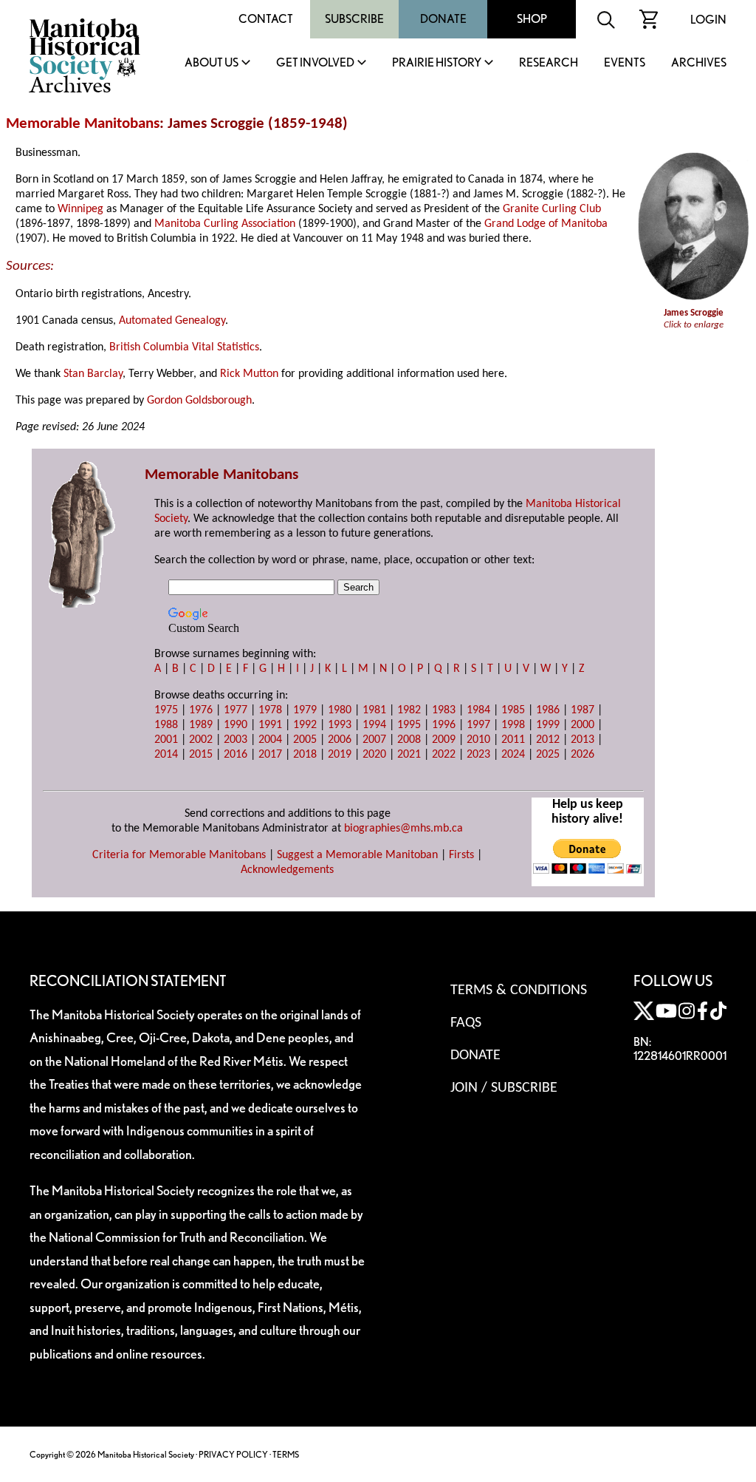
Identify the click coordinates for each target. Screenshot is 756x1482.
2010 (478, 740)
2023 (478, 755)
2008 (409, 740)
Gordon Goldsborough (199, 401)
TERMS (285, 1454)
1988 (166, 725)
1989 (201, 725)
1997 (478, 725)
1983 (444, 710)
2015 (201, 755)
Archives (698, 63)
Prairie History (436, 63)
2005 (305, 740)
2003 (235, 740)
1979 (305, 710)
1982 (409, 710)
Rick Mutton (249, 374)
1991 (270, 725)
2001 (166, 740)
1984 (478, 710)
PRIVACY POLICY (233, 1454)
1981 (374, 710)
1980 (339, 710)
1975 (166, 710)
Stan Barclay (93, 374)
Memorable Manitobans (82, 124)
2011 (513, 740)
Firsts (461, 855)
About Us (211, 63)
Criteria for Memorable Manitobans (179, 855)
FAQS (465, 1023)
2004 (270, 740)
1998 (513, 725)
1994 (374, 725)
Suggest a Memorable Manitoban (357, 855)
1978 (270, 710)
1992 (305, 725)
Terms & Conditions (518, 990)
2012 (548, 740)
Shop (532, 19)
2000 (582, 725)
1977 (235, 710)
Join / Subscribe (503, 1088)
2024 (513, 755)
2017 (270, 755)
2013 (582, 740)
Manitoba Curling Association (224, 224)
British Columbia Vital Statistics (184, 347)
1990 (235, 725)
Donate (443, 19)
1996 (444, 725)
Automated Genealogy (172, 321)
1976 (201, 710)
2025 (548, 755)
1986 (548, 710)
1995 (409, 725)
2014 (166, 755)
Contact (265, 19)
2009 (444, 740)
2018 (305, 755)
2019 (339, 755)
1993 (339, 725)
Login (708, 20)
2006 (339, 740)
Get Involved (315, 63)
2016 (235, 755)
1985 (513, 710)
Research (548, 63)
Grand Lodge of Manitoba (546, 224)
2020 (374, 755)
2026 (582, 755)
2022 (444, 755)
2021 (409, 755)
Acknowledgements (287, 870)
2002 (201, 740)
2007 (374, 740)
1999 (548, 725)
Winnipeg (80, 209)
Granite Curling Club (552, 209)
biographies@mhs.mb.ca (403, 829)
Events (624, 63)
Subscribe (354, 19)
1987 (582, 710)
